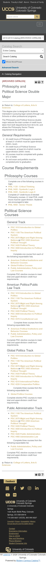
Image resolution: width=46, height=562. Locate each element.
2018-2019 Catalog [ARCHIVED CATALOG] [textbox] (22, 37)
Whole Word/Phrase (14, 61)
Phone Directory (15, 541)
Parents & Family (37, 2)
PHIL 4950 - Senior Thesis (20, 204)
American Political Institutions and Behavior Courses (26, 261)
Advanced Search (10, 67)
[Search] (41, 56)
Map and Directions (16, 538)
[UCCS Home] (23, 8)
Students (6, 2)
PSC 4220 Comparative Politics (25, 384)
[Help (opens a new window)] (42, 82)
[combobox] (23, 37)
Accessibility (25, 521)
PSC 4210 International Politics (25, 381)
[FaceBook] (15, 489)
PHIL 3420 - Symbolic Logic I (21, 189)
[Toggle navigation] (39, 24)
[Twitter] (22, 489)
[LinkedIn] (37, 489)
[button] (37, 17)
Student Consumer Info (18, 543)
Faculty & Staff (16, 2)
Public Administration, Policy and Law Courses (26, 269)
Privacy (17, 521)
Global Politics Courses (22, 265)
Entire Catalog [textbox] (9, 50)
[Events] (7, 489)
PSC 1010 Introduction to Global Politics (25, 228)
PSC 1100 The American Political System (26, 233)
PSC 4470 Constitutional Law (24, 318)
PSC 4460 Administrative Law (24, 436)
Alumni (26, 2)
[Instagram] (29, 489)
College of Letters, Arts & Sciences (19, 106)
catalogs (6, 554)
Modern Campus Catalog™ (28, 560)
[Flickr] (15, 495)
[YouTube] (7, 495)
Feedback (10, 481)
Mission (32, 521)
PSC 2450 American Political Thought (25, 241)
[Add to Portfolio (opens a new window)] (36, 82)
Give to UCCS (14, 536)
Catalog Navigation (13, 74)
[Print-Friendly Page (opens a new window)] (39, 82)
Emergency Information (18, 531)
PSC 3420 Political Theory (23, 245)
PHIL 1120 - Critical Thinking (21, 186)
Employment (14, 533)
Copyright (10, 521)
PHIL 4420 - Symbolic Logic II (21, 192)
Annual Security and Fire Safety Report (20, 523)
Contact (12, 528)
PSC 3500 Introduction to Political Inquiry (26, 249)
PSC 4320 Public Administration (25, 433)
